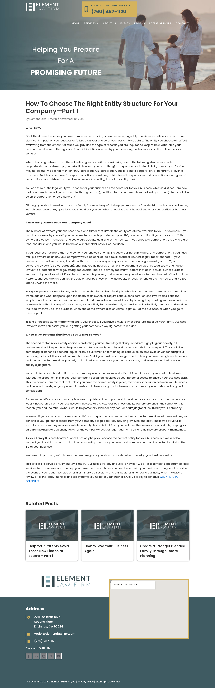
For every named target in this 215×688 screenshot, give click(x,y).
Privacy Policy (86, 681)
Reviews (139, 23)
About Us (109, 23)
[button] (91, 23)
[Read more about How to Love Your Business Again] (107, 525)
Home (75, 23)
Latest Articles (160, 23)
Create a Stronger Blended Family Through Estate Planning (162, 551)
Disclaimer (114, 681)
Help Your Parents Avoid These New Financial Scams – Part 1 (49, 551)
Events (125, 23)
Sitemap (101, 681)
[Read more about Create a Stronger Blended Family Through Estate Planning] (163, 525)
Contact (182, 23)
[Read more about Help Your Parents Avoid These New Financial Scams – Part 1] (52, 525)
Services (90, 23)
